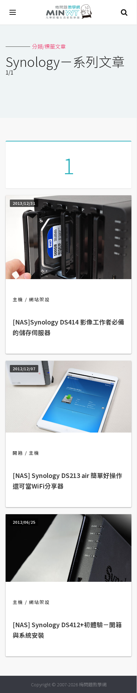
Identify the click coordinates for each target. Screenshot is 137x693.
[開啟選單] (13, 12)
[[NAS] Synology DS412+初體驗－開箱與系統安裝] (68, 579)
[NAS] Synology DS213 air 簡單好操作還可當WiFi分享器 (67, 480)
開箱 (18, 452)
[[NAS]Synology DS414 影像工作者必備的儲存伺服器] (68, 277)
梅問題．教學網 (68, 12)
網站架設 (39, 299)
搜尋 (124, 12)
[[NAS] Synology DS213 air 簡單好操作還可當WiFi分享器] (68, 430)
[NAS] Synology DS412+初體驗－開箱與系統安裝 (67, 630)
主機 (18, 299)
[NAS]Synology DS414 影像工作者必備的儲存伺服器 (68, 327)
